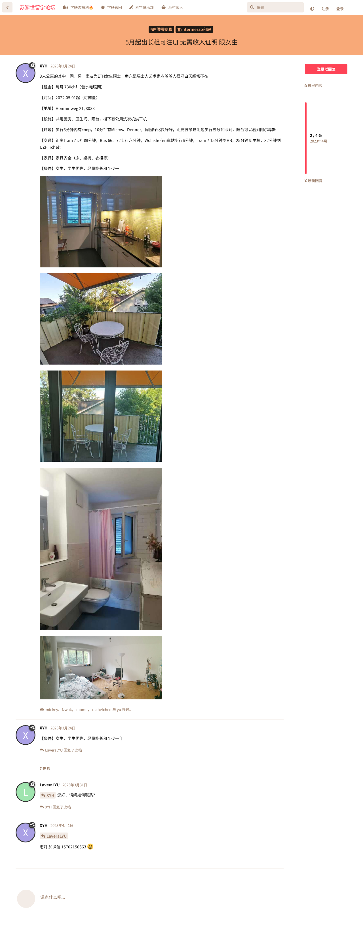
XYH (50, 795)
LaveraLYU (57, 836)
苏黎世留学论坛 (37, 7)
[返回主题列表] (7, 7)
